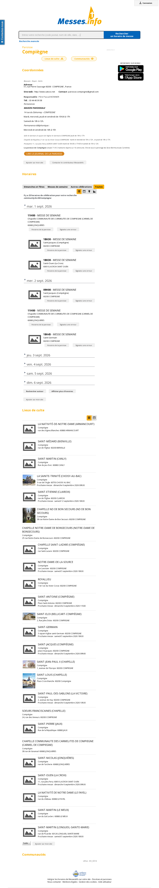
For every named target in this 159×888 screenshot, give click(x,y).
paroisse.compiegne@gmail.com (83, 92)
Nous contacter (54, 882)
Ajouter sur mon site (34, 162)
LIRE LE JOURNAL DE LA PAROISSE (44, 153)
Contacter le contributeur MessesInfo (68, 162)
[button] (79, 191)
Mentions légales (70, 882)
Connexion (147, 3)
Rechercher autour (34, 391)
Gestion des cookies (88, 882)
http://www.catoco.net (44, 92)
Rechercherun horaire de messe (121, 35)
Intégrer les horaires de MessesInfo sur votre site (69, 879)
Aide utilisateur (104, 882)
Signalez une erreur (68, 229)
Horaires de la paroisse (41, 229)
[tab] (34, 187)
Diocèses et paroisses (101, 879)
